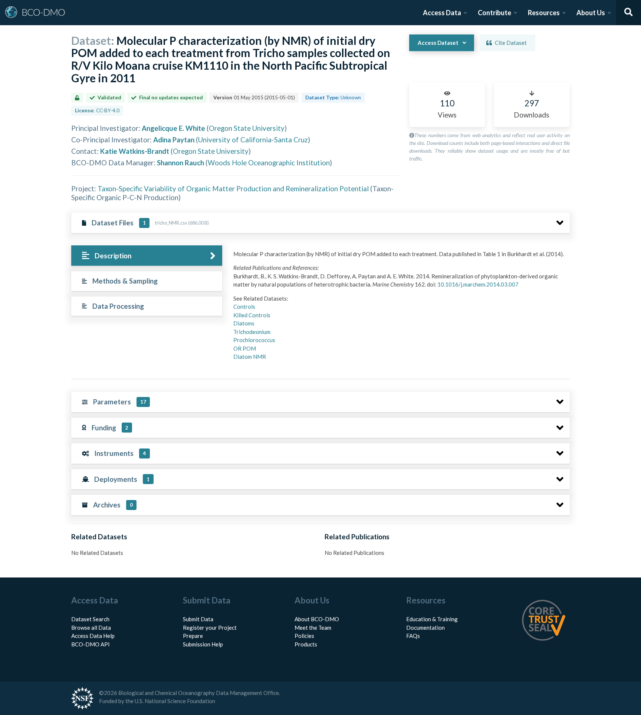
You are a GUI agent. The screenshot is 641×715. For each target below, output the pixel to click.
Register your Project (210, 627)
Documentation (425, 627)
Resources (544, 13)
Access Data (442, 13)
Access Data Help (93, 635)
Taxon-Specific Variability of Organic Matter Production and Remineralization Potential (233, 188)
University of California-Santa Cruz (253, 139)
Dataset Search (90, 619)
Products (306, 644)
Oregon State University (247, 128)
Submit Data (198, 619)
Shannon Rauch (180, 162)
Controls (244, 306)
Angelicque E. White (173, 128)
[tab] (146, 255)
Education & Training (432, 619)
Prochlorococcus (254, 340)
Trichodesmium (251, 331)
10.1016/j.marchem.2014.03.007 (478, 284)
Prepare (193, 635)
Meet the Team (313, 627)
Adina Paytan (173, 139)
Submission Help (203, 644)
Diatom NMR (249, 356)
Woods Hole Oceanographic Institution (269, 162)
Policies (304, 635)
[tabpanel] (399, 308)
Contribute (494, 13)
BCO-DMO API (90, 644)
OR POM (244, 348)
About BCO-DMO (317, 619)
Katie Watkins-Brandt (134, 151)
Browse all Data (91, 627)
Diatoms (243, 323)
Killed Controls (251, 315)
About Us (590, 13)
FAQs (413, 635)
